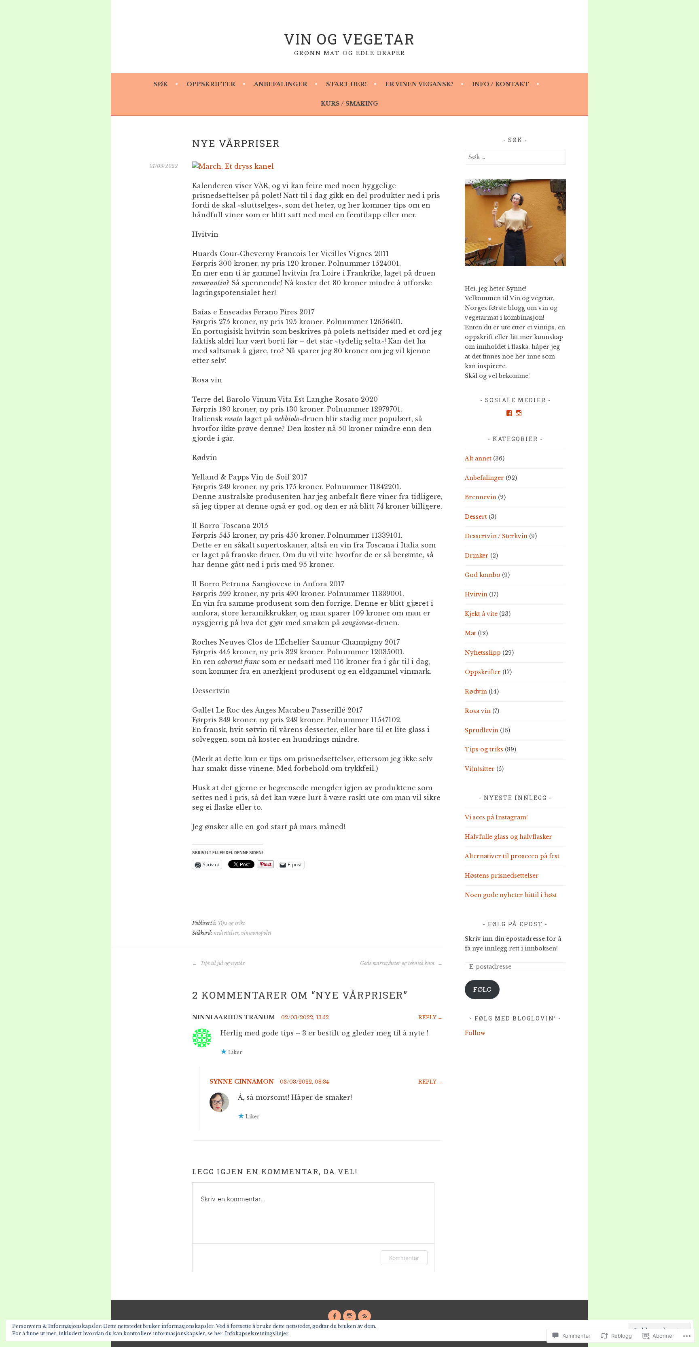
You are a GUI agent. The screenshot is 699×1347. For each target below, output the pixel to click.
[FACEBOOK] (334, 1316)
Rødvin (476, 691)
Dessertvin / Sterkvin (496, 536)
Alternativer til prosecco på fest (512, 856)
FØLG (482, 989)
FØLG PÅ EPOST (515, 924)
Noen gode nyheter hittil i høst (511, 895)
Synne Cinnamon (242, 1081)
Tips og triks (231, 923)
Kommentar (404, 1257)
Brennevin (480, 497)
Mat (470, 633)
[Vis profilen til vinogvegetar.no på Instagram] (518, 413)
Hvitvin (476, 594)
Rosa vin (478, 711)
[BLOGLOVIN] (364, 1316)
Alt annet (478, 458)
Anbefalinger (280, 84)
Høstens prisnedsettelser (502, 875)
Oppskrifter (210, 84)
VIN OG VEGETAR (349, 39)
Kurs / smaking (349, 103)
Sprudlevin (481, 730)
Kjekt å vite (481, 613)
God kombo (482, 575)
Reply (427, 1017)
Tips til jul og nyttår (222, 963)
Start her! (346, 84)
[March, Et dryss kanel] (233, 166)
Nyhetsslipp (483, 652)
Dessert (476, 516)
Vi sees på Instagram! (496, 817)
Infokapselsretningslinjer (256, 1333)
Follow (475, 1033)
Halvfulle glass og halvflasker (508, 836)
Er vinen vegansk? (419, 84)
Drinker (477, 555)
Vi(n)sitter (480, 768)
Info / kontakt (500, 84)
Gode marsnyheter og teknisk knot (398, 963)
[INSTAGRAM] (349, 1316)
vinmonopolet (256, 933)
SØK (160, 84)
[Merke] (515, 157)
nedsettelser (226, 933)
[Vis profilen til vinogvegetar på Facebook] (509, 413)
